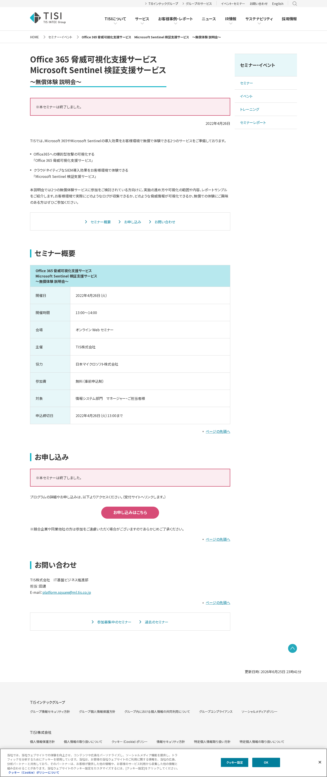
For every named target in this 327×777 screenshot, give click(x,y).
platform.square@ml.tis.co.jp (66, 592)
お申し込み (132, 221)
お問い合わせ (259, 3)
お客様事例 (167, 18)
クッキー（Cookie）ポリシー (129, 741)
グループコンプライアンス (216, 711)
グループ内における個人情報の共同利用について (157, 711)
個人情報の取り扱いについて (83, 741)
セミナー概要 (101, 221)
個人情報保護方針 (42, 741)
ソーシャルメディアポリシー (260, 711)
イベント (246, 96)
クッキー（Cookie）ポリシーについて (33, 772)
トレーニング (249, 109)
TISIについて (115, 18)
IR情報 (230, 18)
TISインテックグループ (163, 3)
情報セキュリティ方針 (171, 741)
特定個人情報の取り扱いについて (262, 741)
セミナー (246, 83)
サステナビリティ (259, 18)
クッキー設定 (234, 762)
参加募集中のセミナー (114, 622)
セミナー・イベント (257, 65)
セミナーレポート (253, 122)
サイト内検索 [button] (295, 3)
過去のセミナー (156, 622)
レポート (186, 18)
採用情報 (289, 18)
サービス (142, 18)
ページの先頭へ (218, 431)
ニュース (209, 18)
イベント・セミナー (233, 3)
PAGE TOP (292, 648)
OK (266, 762)
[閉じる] (320, 762)
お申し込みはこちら (130, 512)
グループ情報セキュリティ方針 (50, 711)
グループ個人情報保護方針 (97, 711)
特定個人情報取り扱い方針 (212, 741)
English (277, 3)
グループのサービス (199, 3)
